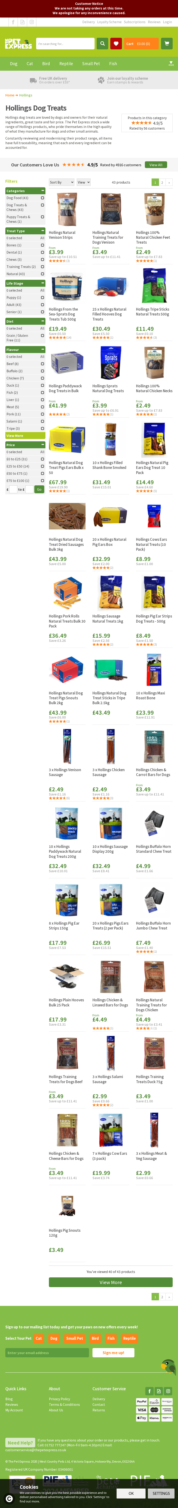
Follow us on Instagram (31, 22)
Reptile (129, 1338)
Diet (9, 321)
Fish (111, 1338)
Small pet (74, 1338)
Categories (15, 190)
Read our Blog (22, 22)
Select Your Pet (18, 1338)
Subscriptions (135, 21)
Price (10, 444)
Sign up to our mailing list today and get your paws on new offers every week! (71, 1326)
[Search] (102, 43)
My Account (14, 1410)
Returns (98, 1410)
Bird (95, 1338)
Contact (98, 1404)
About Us (56, 1410)
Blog (9, 1399)
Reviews (11, 1404)
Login (167, 21)
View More (111, 1282)
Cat (39, 1338)
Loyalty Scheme (109, 21)
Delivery (98, 1399)
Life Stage (14, 283)
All (42, 237)
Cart (130, 43)
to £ (21, 489)
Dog (54, 1338)
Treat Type (15, 231)
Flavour (12, 349)
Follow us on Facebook (13, 22)
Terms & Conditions (64, 1404)
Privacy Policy (59, 1399)
